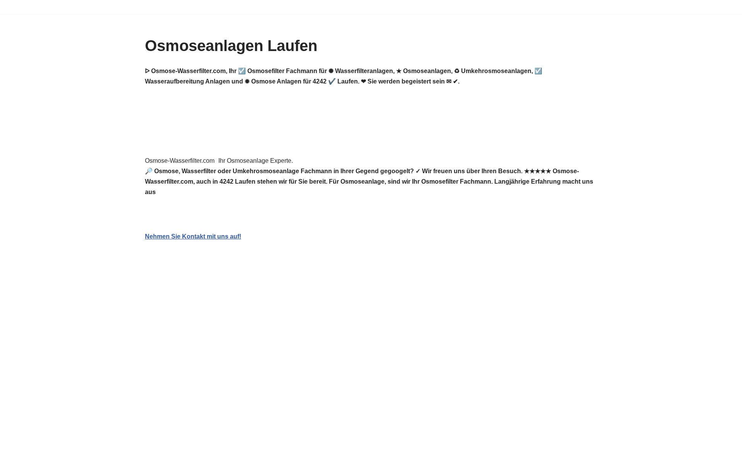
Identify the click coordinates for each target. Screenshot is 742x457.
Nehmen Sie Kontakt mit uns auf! (193, 236)
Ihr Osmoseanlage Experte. (255, 160)
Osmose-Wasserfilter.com (179, 160)
